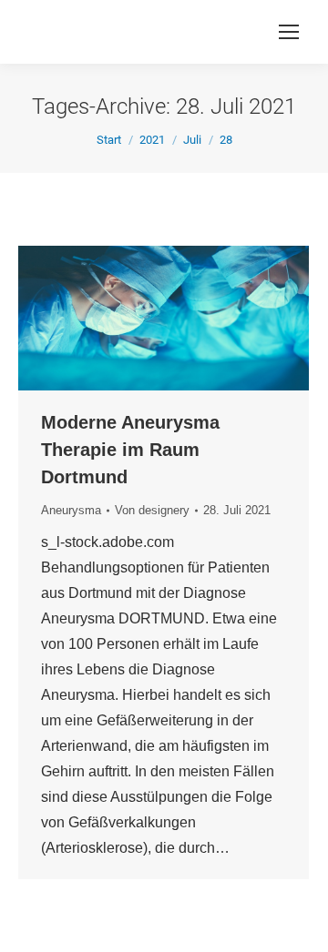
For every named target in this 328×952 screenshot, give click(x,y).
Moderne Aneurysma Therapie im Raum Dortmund (130, 449)
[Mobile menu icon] (289, 32)
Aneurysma (71, 510)
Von (152, 510)
